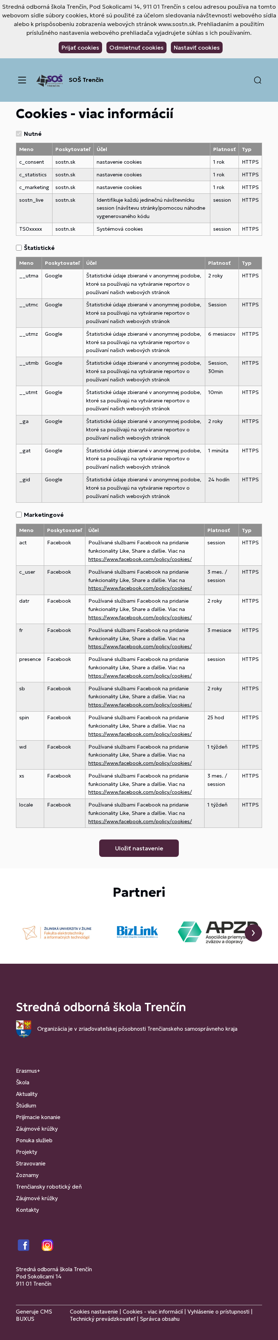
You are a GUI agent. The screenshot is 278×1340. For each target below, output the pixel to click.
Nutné (33, 133)
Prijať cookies (80, 47)
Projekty (26, 1151)
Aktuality (27, 1093)
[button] (258, 80)
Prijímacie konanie (38, 1117)
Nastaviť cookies (197, 47)
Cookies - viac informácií (153, 1311)
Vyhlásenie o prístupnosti (218, 1311)
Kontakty (27, 1209)
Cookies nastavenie (94, 1311)
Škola (22, 1082)
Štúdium (26, 1105)
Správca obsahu (160, 1318)
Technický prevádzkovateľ (102, 1318)
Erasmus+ (28, 1070)
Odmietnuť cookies (136, 47)
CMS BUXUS (34, 1315)
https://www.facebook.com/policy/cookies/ (140, 559)
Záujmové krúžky (37, 1128)
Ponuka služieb (34, 1140)
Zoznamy (27, 1175)
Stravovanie (31, 1163)
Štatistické (39, 247)
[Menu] (22, 80)
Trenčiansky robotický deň (49, 1186)
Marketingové (44, 514)
